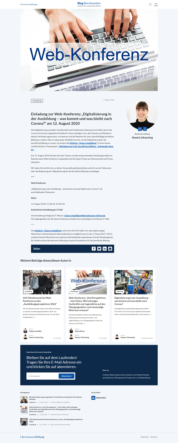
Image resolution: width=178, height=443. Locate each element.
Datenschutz (145, 437)
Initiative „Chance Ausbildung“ (83, 143)
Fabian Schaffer (35, 331)
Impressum (153, 437)
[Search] (150, 4)
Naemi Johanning (142, 137)
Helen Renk (80, 331)
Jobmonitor (93, 398)
